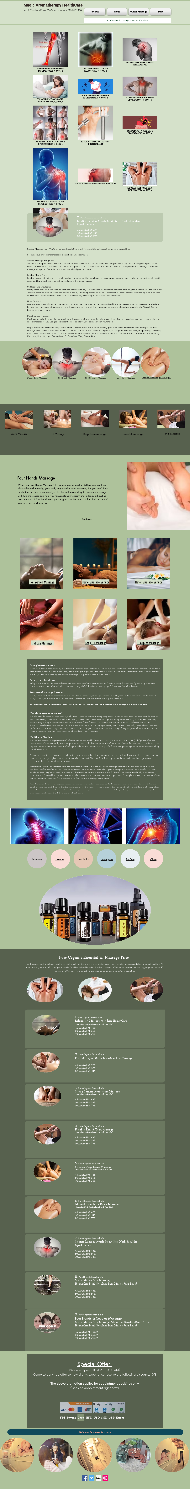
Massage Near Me (46, 732)
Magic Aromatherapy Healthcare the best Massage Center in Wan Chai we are (78, 669)
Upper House (39, 720)
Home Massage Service (55, 717)
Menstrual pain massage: (39, 316)
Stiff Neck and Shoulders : (39, 286)
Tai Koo (112, 723)
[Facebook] (84, 1478)
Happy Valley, (43, 723)
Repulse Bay (45, 726)
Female (33, 732)
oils (69, 741)
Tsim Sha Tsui (58, 726)
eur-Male (129, 660)
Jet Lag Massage (62, 770)
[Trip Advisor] (98, 1478)
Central (61, 720)
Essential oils (100, 218)
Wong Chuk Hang (110, 720)
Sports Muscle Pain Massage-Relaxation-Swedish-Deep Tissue (112, 1322)
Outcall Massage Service (83, 717)
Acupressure (127, 770)
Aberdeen (34, 726)
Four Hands (83, 1318)
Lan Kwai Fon (49, 729)
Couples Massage (52, 773)
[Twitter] (91, 1478)
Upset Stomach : (34, 301)
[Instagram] (105, 1478)
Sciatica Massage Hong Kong (40, 260)
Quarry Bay (102, 723)
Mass (125, 660)
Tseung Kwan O (76, 729)
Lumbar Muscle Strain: (37, 275)
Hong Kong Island (64, 732)
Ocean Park (96, 720)
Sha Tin (153, 726)
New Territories (90, 732)
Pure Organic (84, 1055)
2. (76, 1054)
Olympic (101, 726)
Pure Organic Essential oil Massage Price (94, 958)
